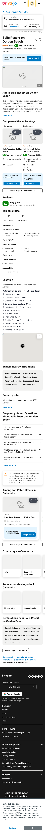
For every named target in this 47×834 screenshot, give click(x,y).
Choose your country (10, 682)
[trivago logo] (10, 4)
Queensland (19, 660)
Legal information (9, 752)
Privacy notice (8, 755)
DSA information (8, 759)
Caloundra (31, 660)
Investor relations (9, 717)
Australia (6, 660)
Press (4, 721)
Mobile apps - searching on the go (16, 733)
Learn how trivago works (12, 782)
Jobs (4, 713)
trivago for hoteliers (10, 736)
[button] (23, 18)
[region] (23, 76)
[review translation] (34, 205)
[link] (25, 3)
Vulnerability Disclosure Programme (16, 767)
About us (5, 710)
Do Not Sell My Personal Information (16, 763)
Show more (7, 116)
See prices (32, 58)
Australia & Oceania (25, 657)
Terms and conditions (11, 748)
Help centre (7, 778)
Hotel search (8, 657)
